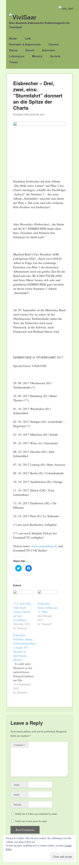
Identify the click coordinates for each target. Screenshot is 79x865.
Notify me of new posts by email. (31, 821)
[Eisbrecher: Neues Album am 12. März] (47, 596)
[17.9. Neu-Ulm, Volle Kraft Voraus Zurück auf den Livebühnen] (23, 596)
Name (16, 784)
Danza (13, 50)
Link (28, 38)
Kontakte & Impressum (25, 44)
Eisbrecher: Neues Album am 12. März (47, 608)
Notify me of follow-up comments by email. (36, 813)
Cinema (53, 44)
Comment (19, 744)
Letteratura (16, 56)
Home (13, 38)
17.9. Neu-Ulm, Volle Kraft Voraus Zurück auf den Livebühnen (22, 612)
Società (55, 56)
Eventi (30, 50)
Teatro (13, 62)
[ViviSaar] (22, 17)
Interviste (48, 50)
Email (16, 794)
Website (17, 804)
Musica (37, 56)
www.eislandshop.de (44, 546)
